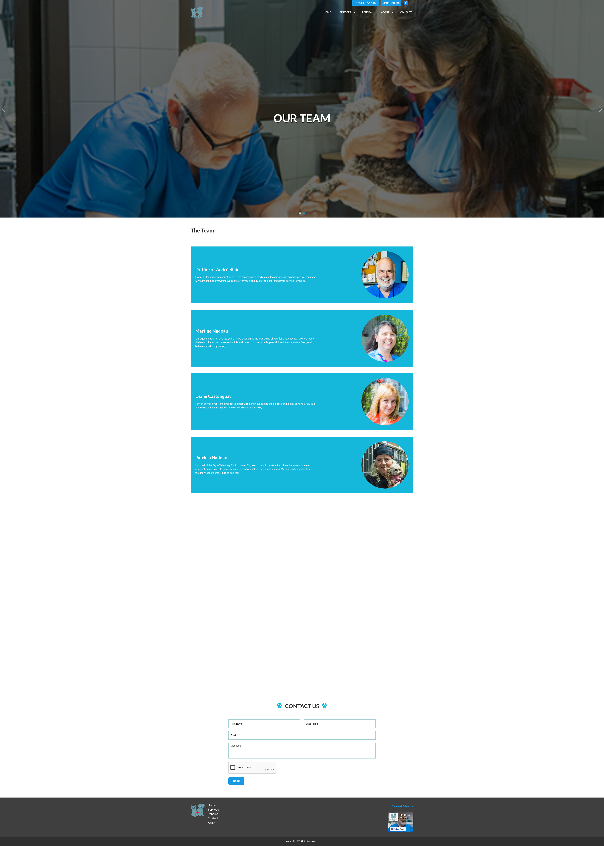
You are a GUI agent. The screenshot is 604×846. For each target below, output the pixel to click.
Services (345, 12)
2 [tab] (304, 213)
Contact (406, 12)
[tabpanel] (302, 109)
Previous (3, 108)
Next (600, 108)
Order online (391, 3)
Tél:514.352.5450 (365, 3)
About (385, 12)
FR (411, 2)
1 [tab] (300, 213)
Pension (367, 12)
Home (327, 12)
